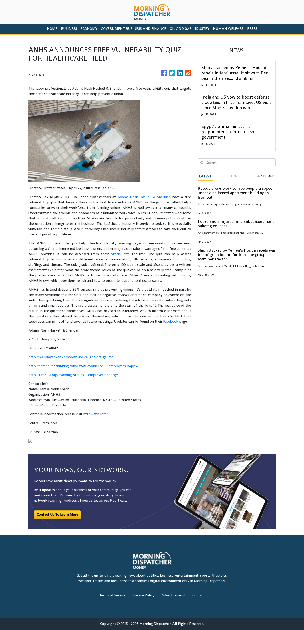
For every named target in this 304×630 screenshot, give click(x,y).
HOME (52, 28)
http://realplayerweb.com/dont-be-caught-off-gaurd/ (70, 357)
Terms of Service (112, 595)
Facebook (170, 321)
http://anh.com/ (95, 414)
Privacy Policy (143, 595)
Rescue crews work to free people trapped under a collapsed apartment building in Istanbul (235, 193)
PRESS (252, 28)
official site (120, 254)
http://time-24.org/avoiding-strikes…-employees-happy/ (73, 374)
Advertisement (173, 595)
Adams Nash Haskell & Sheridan (144, 197)
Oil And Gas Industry (189, 28)
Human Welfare (228, 28)
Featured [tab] (265, 176)
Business (69, 28)
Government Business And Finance (133, 28)
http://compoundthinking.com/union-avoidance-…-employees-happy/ (83, 366)
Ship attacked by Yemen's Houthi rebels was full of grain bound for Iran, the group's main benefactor (237, 255)
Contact (198, 595)
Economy (89, 28)
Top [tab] (234, 176)
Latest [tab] (205, 176)
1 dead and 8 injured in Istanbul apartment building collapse (236, 223)
